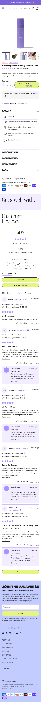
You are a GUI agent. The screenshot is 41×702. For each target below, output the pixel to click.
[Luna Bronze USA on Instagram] (10, 633)
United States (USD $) (11, 681)
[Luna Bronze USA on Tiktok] (13, 633)
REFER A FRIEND (8, 662)
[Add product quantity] (4, 85)
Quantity (5, 81)
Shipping (5, 103)
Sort (20, 293)
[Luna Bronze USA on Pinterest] (6, 633)
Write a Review (24, 285)
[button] (15, 68)
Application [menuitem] (20, 264)
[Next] (37, 2)
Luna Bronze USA (19, 685)
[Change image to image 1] (6, 56)
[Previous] (3, 2)
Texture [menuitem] (26, 268)
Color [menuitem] (10, 264)
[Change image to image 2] (14, 56)
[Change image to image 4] (32, 56)
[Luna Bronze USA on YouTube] (17, 633)
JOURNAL (5, 651)
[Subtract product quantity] (11, 85)
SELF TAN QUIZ (7, 644)
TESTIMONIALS (7, 647)
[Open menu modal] (3, 8)
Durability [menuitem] (15, 268)
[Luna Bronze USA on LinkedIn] (20, 633)
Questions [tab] (19, 274)
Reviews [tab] (7, 274)
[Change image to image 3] (23, 56)
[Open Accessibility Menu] (5, 697)
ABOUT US (6, 640)
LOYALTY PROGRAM (9, 659)
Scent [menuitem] (31, 264)
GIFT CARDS (6, 655)
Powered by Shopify (8, 688)
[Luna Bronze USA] (20, 8)
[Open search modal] (33, 8)
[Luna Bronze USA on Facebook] (3, 633)
